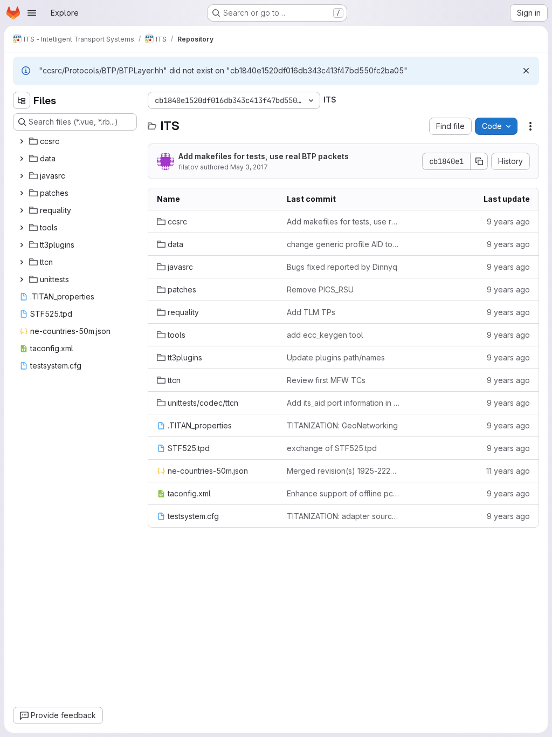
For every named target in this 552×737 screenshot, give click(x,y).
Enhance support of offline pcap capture (343, 493)
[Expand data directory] (21, 158)
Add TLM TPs (311, 312)
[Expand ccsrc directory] (21, 141)
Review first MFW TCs (326, 380)
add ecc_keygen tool (325, 334)
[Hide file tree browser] (21, 100)
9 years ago (508, 221)
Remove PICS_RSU (320, 289)
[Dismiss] (526, 70)
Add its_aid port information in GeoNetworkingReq (343, 402)
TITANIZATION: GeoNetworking (342, 425)
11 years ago (508, 470)
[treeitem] (76, 141)
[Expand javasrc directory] (21, 175)
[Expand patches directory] (21, 193)
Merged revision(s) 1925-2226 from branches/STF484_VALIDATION (343, 470)
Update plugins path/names (336, 357)
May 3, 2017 (249, 167)
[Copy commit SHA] (479, 161)
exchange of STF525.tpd (332, 448)
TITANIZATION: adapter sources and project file (343, 516)
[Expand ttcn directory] (21, 262)
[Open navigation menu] (31, 13)
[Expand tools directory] (21, 227)
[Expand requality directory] (21, 210)
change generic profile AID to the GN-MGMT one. (343, 244)
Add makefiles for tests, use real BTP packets (263, 156)
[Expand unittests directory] (21, 279)
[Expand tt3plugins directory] (21, 244)
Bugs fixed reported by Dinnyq (342, 266)
